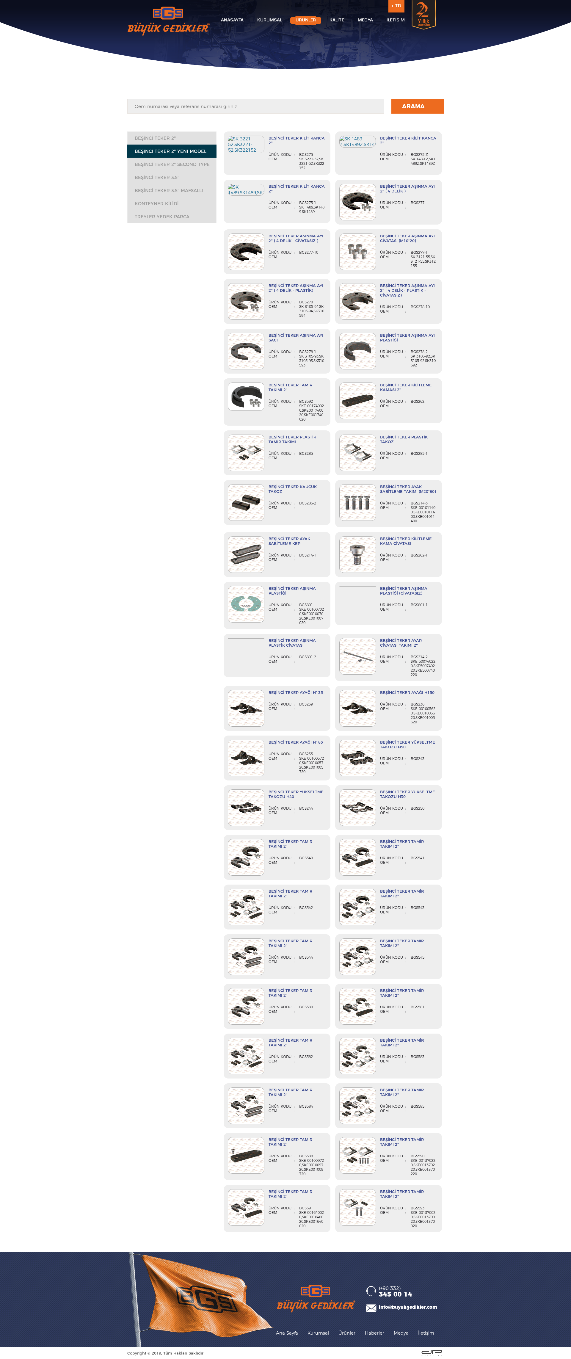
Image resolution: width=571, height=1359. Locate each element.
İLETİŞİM (396, 20)
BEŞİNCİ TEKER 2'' (155, 138)
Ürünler (346, 1333)
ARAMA (413, 106)
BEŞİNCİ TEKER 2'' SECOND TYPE (172, 164)
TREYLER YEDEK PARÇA (162, 217)
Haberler (374, 1333)
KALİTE (337, 20)
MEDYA (365, 20)
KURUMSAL (269, 20)
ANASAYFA (232, 20)
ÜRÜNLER (306, 20)
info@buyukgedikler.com (408, 1307)
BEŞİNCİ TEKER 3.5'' (157, 177)
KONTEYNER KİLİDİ (157, 203)
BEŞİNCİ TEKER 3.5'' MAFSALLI (169, 190)
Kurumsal (318, 1333)
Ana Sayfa (287, 1333)
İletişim (426, 1333)
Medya (401, 1333)
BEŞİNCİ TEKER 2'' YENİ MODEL (170, 151)
